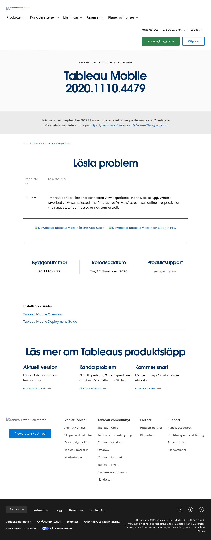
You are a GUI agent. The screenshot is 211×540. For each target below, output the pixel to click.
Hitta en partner (151, 427)
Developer (76, 510)
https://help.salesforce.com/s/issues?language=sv (128, 125)
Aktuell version (40, 367)
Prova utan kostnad (30, 433)
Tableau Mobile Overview (42, 314)
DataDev (103, 450)
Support (174, 420)
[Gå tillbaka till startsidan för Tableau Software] (21, 7)
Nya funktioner (34, 388)
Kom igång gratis (160, 41)
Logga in (196, 29)
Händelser (104, 479)
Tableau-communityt (114, 420)
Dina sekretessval (61, 528)
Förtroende (40, 510)
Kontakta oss (149, 29)
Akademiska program (112, 472)
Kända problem (97, 367)
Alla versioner (177, 450)
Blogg (58, 510)
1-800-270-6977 (174, 29)
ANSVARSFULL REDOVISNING (102, 521)
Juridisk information (19, 521)
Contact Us (97, 510)
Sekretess (73, 521)
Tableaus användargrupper (116, 435)
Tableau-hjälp (177, 442)
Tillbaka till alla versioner (49, 143)
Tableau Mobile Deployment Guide (50, 321)
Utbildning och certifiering (186, 435)
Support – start (165, 271)
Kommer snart (151, 367)
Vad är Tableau (76, 420)
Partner (145, 420)
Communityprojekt (110, 457)
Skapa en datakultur (78, 435)
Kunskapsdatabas (179, 427)
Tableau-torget (108, 465)
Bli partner (147, 435)
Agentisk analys (75, 427)
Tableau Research (76, 450)
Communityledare (110, 442)
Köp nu (193, 41)
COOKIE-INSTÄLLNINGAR (21, 528)
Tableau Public (108, 427)
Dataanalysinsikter (76, 442)
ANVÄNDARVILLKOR (49, 521)
